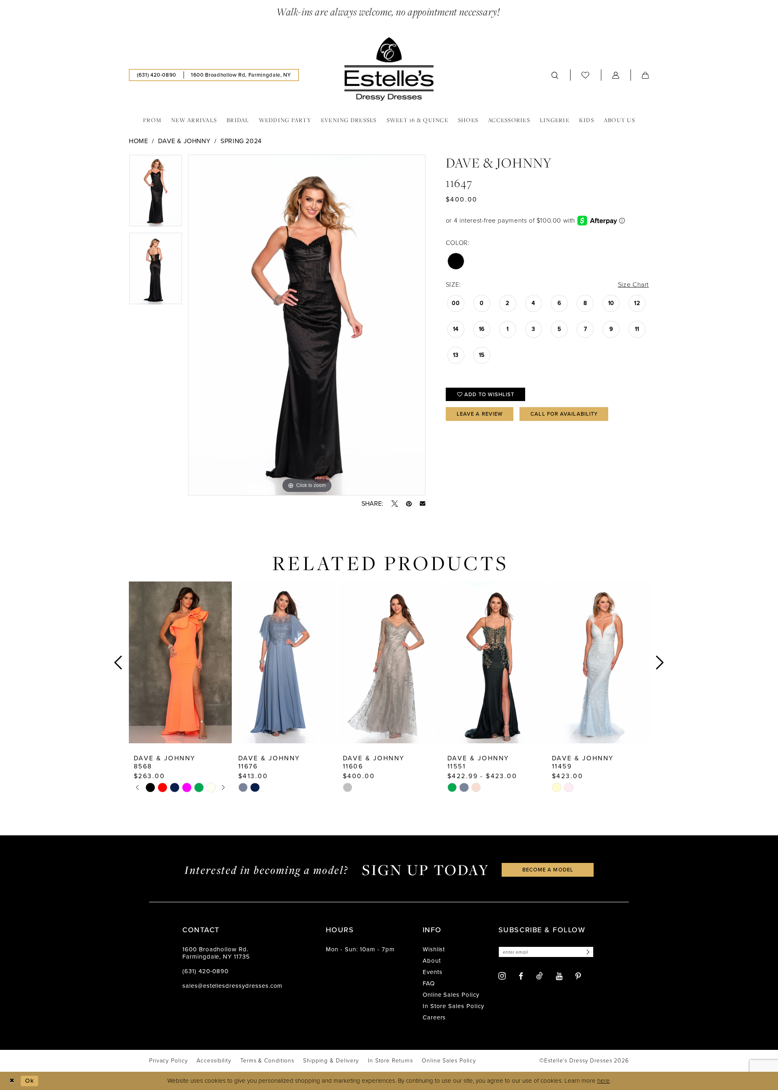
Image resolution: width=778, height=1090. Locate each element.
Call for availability (564, 414)
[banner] (389, 69)
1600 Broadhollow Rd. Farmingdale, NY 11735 (216, 953)
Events (432, 972)
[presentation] (180, 662)
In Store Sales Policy (453, 1006)
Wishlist (434, 949)
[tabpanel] (155, 193)
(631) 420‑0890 (205, 971)
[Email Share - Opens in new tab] (422, 503)
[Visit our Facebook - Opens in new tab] (521, 976)
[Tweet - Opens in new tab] (394, 503)
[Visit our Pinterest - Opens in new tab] (578, 976)
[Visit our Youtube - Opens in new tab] (559, 976)
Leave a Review (480, 414)
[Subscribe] (587, 951)
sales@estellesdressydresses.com (232, 985)
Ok (29, 1080)
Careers (434, 1017)
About (432, 960)
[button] (616, 75)
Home (138, 141)
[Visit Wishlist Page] (585, 74)
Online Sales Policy (451, 994)
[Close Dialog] (12, 1081)
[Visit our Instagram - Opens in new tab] (502, 976)
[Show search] (555, 75)
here (603, 1080)
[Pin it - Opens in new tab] (409, 503)
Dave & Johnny (184, 141)
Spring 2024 (241, 141)
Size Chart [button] (633, 284)
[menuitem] (157, 75)
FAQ (429, 983)
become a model (547, 869)
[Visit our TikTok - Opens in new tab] (539, 976)
